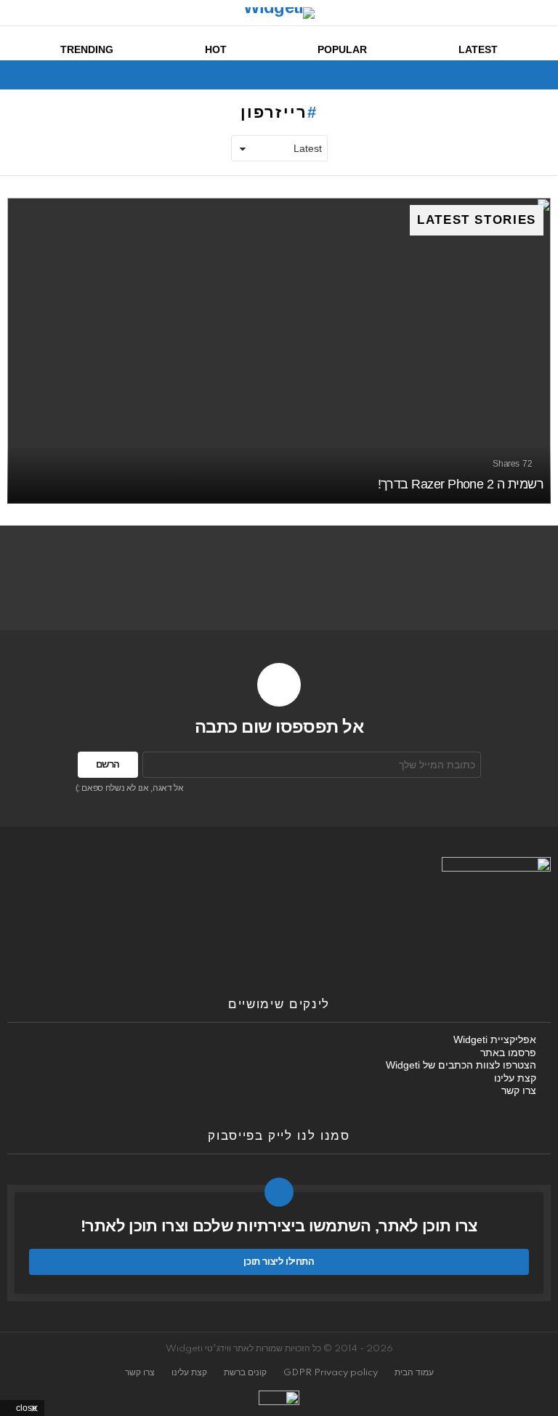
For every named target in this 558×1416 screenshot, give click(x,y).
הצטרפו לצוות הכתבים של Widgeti (461, 1065)
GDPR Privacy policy (330, 1372)
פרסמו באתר (508, 1052)
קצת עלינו (515, 1078)
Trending (86, 49)
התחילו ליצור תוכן (278, 1261)
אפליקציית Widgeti (494, 1039)
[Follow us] (40, 74)
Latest (478, 49)
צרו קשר (518, 1090)
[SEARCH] (16, 74)
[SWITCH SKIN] (65, 74)
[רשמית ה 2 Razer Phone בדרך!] (279, 351)
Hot (216, 49)
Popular (342, 49)
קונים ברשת (245, 1372)
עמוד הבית (414, 1372)
